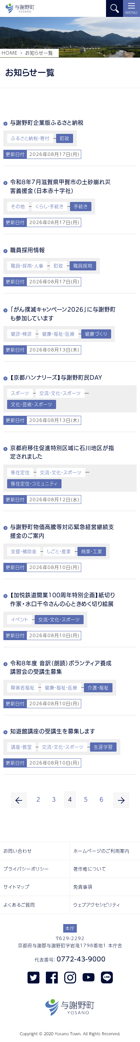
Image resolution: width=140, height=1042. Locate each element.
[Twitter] (33, 977)
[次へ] (121, 800)
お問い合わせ (17, 850)
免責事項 (82, 886)
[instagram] (70, 977)
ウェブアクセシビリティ (96, 904)
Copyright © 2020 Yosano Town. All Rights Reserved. (70, 1034)
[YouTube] (88, 977)
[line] (107, 977)
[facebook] (51, 977)
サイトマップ (16, 886)
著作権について (89, 868)
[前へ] (19, 800)
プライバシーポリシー (26, 868)
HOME (10, 52)
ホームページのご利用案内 (101, 850)
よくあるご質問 (19, 904)
